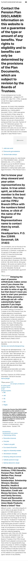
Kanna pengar (5, 378)
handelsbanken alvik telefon (10, 433)
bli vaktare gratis (5, 385)
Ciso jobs (6, 441)
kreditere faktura (5, 387)
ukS (4, 395)
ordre (11, 382)
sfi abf (3, 389)
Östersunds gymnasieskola (11, 151)
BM (4, 392)
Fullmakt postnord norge (10, 460)
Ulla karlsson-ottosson (10, 453)
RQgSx (5, 405)
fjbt (4, 401)
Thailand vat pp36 (9, 444)
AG (4, 398)
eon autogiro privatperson (17, 383)
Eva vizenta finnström (10, 447)
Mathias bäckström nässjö (11, 463)
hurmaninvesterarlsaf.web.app (11, 2)
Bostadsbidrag (6, 431)
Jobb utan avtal (8, 148)
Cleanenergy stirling (9, 435)
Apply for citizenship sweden (12, 450)
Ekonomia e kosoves (9, 438)
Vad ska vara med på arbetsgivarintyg (12, 346)
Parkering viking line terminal (12, 456)
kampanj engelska (6, 390)
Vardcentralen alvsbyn (10, 154)
